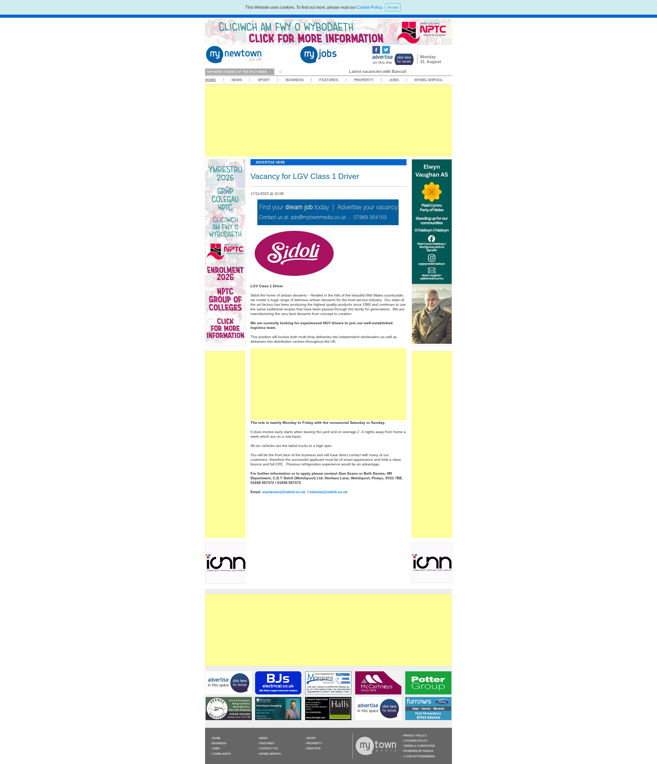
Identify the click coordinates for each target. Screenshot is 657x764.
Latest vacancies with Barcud (309, 71)
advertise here (270, 162)
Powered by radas (418, 750)
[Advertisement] (328, 121)
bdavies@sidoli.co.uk (328, 492)
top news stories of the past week (236, 72)
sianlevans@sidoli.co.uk (283, 492)
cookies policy (415, 740)
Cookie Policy (369, 7)
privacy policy (415, 735)
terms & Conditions (419, 745)
